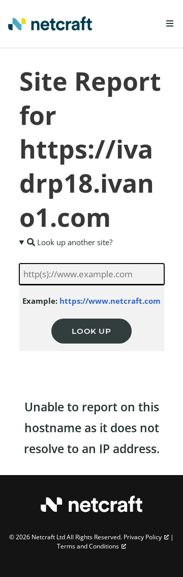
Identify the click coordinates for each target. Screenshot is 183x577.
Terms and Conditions (88, 546)
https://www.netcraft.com (110, 301)
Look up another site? (73, 242)
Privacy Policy (143, 537)
